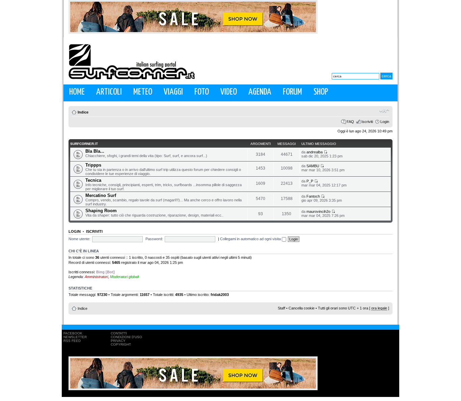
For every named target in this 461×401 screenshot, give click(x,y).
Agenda (259, 92)
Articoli (109, 92)
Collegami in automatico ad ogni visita (251, 239)
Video (228, 92)
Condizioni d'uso (126, 337)
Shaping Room (101, 210)
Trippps (93, 165)
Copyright (121, 344)
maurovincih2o (318, 211)
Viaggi (173, 92)
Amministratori (96, 277)
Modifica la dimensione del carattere (384, 111)
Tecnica (93, 180)
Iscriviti (367, 122)
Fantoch (313, 196)
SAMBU (312, 166)
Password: (154, 239)
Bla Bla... (94, 151)
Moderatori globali (124, 277)
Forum (292, 92)
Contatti (119, 333)
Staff (281, 308)
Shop (321, 92)
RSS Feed (72, 341)
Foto (201, 92)
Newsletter (75, 337)
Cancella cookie (302, 308)
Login (384, 122)
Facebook (72, 333)
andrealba (314, 152)
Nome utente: (79, 239)
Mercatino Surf (100, 195)
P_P (309, 181)
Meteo (142, 92)
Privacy (118, 341)
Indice (83, 112)
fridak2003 (220, 295)
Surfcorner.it (84, 144)
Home (77, 92)
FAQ (350, 122)
